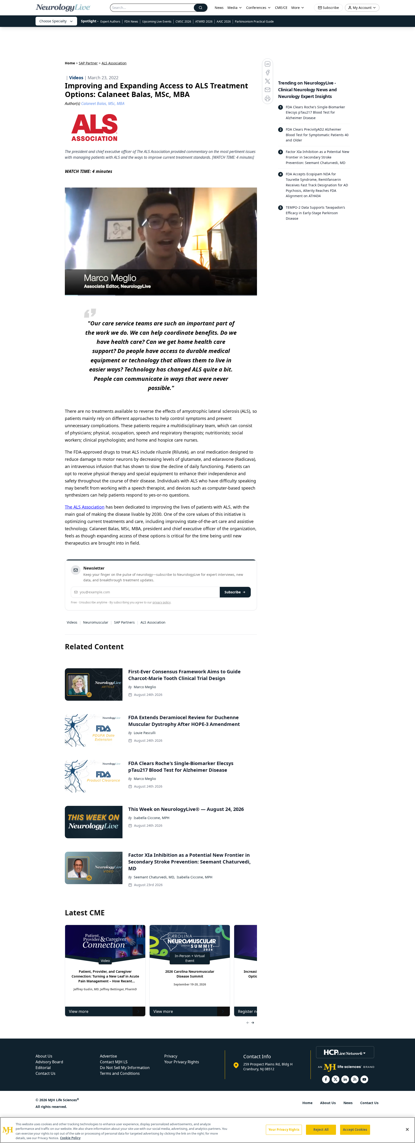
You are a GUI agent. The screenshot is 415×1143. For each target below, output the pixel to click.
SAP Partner (88, 63)
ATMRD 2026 (204, 21)
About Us (44, 1056)
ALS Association (152, 622)
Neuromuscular (95, 622)
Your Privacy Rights (181, 1061)
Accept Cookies (355, 1129)
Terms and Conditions (120, 1073)
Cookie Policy (70, 1138)
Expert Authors (110, 21)
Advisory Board (49, 1061)
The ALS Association (84, 507)
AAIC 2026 (224, 21)
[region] (207, 1130)
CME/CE (281, 7)
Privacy (170, 1056)
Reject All (321, 1129)
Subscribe (233, 592)
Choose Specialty (53, 21)
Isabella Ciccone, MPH (151, 817)
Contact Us (45, 1073)
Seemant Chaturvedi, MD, (154, 877)
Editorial (43, 1067)
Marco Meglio (145, 687)
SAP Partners (124, 622)
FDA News (131, 21)
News (219, 7)
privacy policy (162, 602)
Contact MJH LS (114, 1061)
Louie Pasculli (145, 732)
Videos (72, 622)
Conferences (256, 7)
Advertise (108, 1056)
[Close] (407, 1129)
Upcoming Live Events (156, 21)
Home (70, 63)
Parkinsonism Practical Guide (254, 21)
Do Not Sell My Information (125, 1067)
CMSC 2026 (183, 21)
